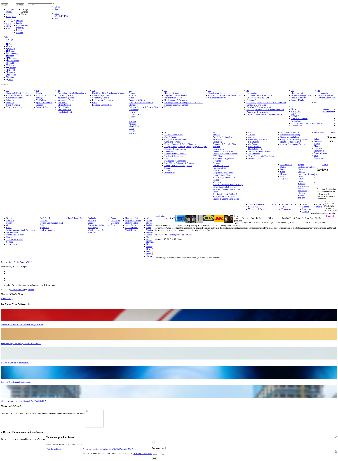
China (8, 28)
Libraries (10, 100)
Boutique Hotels (298, 93)
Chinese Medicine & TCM (258, 98)
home (8, 37)
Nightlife (12, 70)
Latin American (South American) (20, 230)
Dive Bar (44, 220)
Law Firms (62, 102)
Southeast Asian (320, 153)
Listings (9, 39)
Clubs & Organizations (101, 95)
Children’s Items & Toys (223, 151)
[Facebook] (336, 447)
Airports (251, 137)
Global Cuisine (135, 114)
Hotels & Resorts (298, 98)
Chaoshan (302, 169)
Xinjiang (301, 193)
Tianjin (4, 5)
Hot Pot (301, 179)
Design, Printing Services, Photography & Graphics (185, 146)
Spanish (132, 131)
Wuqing (149, 230)
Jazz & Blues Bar (75, 218)
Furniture (216, 163)
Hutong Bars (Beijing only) (51, 223)
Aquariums (115, 218)
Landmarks (115, 220)
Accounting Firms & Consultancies (72, 93)
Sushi (283, 207)
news (57, 13)
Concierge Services (172, 142)
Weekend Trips (254, 158)
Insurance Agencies (66, 98)
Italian (131, 119)
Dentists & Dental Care (256, 105)
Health (11, 63)
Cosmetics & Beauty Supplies (225, 154)
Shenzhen (10, 14)
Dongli (149, 239)
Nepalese (318, 148)
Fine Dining (134, 109)
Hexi (148, 249)
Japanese (132, 121)
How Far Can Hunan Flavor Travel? (16, 382)
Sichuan (301, 188)
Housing (12, 68)
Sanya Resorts (131, 225)
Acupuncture (252, 93)
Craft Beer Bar (46, 218)
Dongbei (301, 172)
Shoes (215, 192)
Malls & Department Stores (224, 177)
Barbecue (320, 204)
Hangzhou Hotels (132, 218)
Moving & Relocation (173, 156)
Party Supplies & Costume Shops (226, 189)
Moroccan (306, 209)
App (134, 449)
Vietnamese (319, 158)
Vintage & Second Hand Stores (226, 199)
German (9, 225)
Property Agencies (325, 95)
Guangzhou (11, 16)
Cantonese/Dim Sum (306, 167)
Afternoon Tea (286, 164)
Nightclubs (296, 121)
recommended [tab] (328, 111)
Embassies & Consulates (102, 100)
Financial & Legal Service (175, 149)
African (132, 93)
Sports (11, 77)
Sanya (8, 24)
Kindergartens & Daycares (175, 100)
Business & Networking (290, 135)
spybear (31, 290)
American (133, 95)
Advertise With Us (111, 449)
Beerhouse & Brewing (138, 100)
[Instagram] (336, 451)
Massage (39, 98)
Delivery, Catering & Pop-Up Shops (144, 107)
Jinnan (149, 235)
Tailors (167, 170)
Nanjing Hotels (131, 223)
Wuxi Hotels (130, 230)
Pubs (42, 225)
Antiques (216, 135)
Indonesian (318, 141)
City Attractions (254, 146)
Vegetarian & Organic (257, 209)
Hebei (148, 244)
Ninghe (149, 223)
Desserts (283, 174)
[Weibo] (336, 449)
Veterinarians (169, 173)
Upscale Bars (296, 126)
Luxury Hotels (297, 100)
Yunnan (301, 195)
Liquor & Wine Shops (222, 175)
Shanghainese (303, 186)
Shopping (12, 75)
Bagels (283, 167)
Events (19, 30)
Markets (216, 180)
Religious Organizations (102, 105)
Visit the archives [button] (53, 449)
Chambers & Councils (217, 93)
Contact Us (97, 449)
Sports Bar (44, 227)
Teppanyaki (286, 209)
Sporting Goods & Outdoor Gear (226, 194)
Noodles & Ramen (289, 204)
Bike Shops (217, 139)
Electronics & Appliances (223, 158)
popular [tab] (326, 109)
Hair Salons (41, 95)
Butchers (216, 146)
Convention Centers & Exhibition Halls (224, 95)
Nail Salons (41, 100)
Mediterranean (12, 232)
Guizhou (301, 176)
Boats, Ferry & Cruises (257, 139)
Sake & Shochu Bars (96, 225)
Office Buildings (64, 105)
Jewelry (216, 170)
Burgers (333, 132)
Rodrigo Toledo (26, 262)
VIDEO (19, 32)
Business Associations (289, 137)
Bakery (283, 169)
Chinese (132, 105)
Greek (8, 227)
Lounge (91, 223)
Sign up (58, 9)
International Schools (173, 98)
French (132, 112)
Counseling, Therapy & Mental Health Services (266, 102)
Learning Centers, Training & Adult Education (183, 102)
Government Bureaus (217, 98)
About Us (87, 449)
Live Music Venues (299, 118)
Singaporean (319, 151)
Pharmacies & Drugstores (257, 112)
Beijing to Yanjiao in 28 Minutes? (15, 363)
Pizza (274, 204)
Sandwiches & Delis (14, 239)
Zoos (113, 225)
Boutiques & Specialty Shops (225, 144)
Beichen (149, 232)
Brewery (295, 109)
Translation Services (66, 112)
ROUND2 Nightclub (173, 235)
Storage (167, 168)
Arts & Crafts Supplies (222, 137)
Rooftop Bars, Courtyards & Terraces (307, 123)
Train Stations (254, 154)
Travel (10, 79)
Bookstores (217, 142)
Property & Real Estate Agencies (178, 165)
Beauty (12, 49)
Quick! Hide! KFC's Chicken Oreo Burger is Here (22, 324)
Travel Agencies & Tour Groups (261, 156)
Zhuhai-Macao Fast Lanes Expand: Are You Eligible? (23, 401)
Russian (9, 237)
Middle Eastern (135, 126)
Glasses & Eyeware (221, 165)
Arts (56, 18)
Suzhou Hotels (131, 227)
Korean (317, 144)
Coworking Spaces (65, 95)
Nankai (149, 246)
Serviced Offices (64, 109)
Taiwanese (302, 191)
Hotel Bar (92, 220)
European (10, 220)
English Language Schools (175, 95)
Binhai (149, 225)
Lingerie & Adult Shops (223, 173)
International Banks (66, 100)
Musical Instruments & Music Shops (228, 184)
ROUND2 (189, 235)
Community (13, 53)
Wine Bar (92, 232)
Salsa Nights (93, 227)
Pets (166, 158)
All (9, 44)
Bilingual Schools (171, 93)
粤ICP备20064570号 (142, 453)
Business (12, 51)
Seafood (301, 183)
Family (19, 23)
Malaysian (318, 146)
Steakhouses (11, 244)
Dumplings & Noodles (307, 174)
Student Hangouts (47, 230)
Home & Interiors (220, 168)
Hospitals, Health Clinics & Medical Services (265, 109)
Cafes (282, 172)
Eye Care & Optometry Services (260, 107)
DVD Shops (218, 156)
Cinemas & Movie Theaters (17, 93)
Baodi (148, 227)
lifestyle (19, 21)
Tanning (39, 105)
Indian (316, 139)
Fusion (319, 207)
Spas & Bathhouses (44, 102)
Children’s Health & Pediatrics (259, 95)
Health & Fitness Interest (290, 142)
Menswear (217, 182)
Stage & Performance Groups (292, 144)
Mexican (132, 124)
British (9, 218)
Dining (11, 56)
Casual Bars (296, 111)
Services (11, 72)
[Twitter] (336, 444)
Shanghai (10, 9)
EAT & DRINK (61, 16)
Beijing (9, 12)
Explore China (22, 25)
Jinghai (149, 256)
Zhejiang (301, 198)
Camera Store (218, 149)
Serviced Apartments (326, 98)
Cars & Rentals (170, 137)
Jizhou (149, 220)
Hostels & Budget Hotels (301, 95)
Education (13, 58)
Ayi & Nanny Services (173, 135)
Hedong (149, 251)
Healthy (132, 117)
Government (13, 60)
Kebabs (305, 207)
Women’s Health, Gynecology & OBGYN (264, 114)
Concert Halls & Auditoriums (18, 95)
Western (132, 133)
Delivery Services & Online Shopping (180, 144)
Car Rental (252, 144)
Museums (10, 102)
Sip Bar (13, 262)
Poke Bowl (253, 207)
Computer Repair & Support (176, 139)
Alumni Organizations (289, 132)
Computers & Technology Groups (294, 139)
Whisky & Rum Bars (96, 230)
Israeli (304, 204)
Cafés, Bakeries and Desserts (141, 102)
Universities (169, 107)
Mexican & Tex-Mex (15, 235)
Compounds (323, 93)
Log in (57, 7)
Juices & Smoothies (256, 204)
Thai (316, 155)
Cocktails (92, 218)
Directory (20, 28)
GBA (8, 26)
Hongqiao (150, 242)
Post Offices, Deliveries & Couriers (179, 163)
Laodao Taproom (17, 290)
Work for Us (125, 449)
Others (131, 128)
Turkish (305, 211)
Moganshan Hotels (133, 220)
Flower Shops (218, 161)
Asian (131, 98)
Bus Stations (253, 142)
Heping (149, 254)
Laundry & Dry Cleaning (175, 154)
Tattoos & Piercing (44, 107)
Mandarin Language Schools (176, 105)
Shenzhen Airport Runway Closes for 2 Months (21, 343)
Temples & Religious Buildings (261, 151)
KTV (293, 114)
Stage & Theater (13, 105)
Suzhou (9, 21)
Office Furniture (64, 107)
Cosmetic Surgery (254, 100)
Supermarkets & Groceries (224, 196)
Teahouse (284, 179)
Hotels (11, 65)
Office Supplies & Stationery (225, 187)
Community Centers (100, 98)
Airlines (251, 135)
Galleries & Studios (14, 98)
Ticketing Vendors (14, 107)
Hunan (300, 181)
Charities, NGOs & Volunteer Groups (108, 93)
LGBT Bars (296, 116)
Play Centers (319, 132)
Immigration (169, 151)
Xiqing (149, 237)
